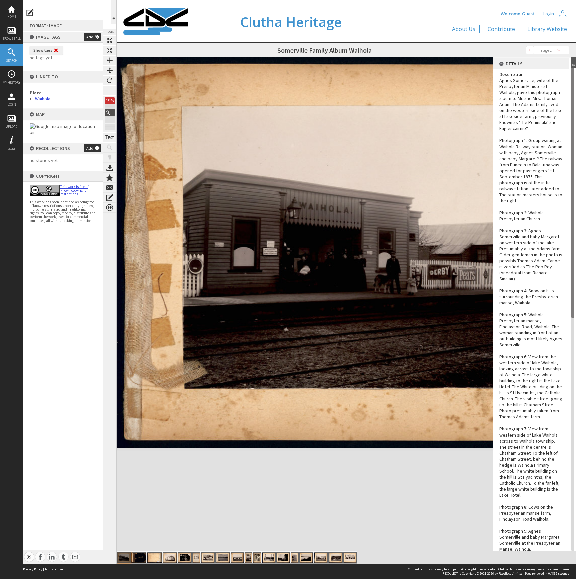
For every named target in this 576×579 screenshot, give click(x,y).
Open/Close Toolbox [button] (113, 12)
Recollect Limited (511, 573)
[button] (110, 112)
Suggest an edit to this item (30, 12)
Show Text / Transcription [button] (109, 137)
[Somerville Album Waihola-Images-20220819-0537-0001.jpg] (257, 557)
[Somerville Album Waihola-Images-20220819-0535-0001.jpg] (237, 557)
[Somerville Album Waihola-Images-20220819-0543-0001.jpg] (335, 557)
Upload (11, 126)
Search (11, 60)
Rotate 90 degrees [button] (109, 80)
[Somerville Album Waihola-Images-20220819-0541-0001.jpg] (306, 557)
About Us (463, 29)
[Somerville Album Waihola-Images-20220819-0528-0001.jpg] (138, 557)
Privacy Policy (32, 569)
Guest (528, 14)
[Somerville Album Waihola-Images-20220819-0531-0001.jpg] (185, 557)
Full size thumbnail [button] (109, 40)
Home (11, 16)
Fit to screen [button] (109, 50)
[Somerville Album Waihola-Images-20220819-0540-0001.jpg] (295, 557)
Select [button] (558, 50)
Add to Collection (109, 178)
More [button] (11, 149)
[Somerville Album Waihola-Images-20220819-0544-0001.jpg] (350, 557)
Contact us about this (109, 188)
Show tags (42, 50)
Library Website (547, 29)
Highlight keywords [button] (109, 158)
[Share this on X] (29, 553)
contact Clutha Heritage (504, 569)
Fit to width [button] (109, 60)
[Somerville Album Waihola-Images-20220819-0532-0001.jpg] (196, 557)
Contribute (501, 29)
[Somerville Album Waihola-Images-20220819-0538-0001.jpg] (269, 557)
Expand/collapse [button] (573, 62)
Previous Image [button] (529, 50)
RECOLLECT (450, 573)
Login (11, 104)
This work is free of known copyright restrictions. (74, 190)
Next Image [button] (565, 50)
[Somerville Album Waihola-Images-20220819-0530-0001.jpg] (170, 557)
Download (109, 168)
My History (11, 82)
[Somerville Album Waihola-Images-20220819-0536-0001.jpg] (248, 557)
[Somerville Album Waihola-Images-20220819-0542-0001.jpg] (321, 557)
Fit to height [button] (109, 70)
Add (89, 36)
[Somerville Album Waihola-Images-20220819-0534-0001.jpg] (222, 557)
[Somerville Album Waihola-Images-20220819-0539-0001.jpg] (283, 557)
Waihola (42, 99)
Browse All (12, 38)
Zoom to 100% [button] (109, 90)
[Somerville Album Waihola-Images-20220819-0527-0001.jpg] (124, 557)
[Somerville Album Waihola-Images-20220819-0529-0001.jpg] (154, 557)
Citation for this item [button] (109, 208)
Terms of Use (54, 569)
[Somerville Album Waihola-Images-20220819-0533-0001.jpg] (208, 557)
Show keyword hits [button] (109, 147)
